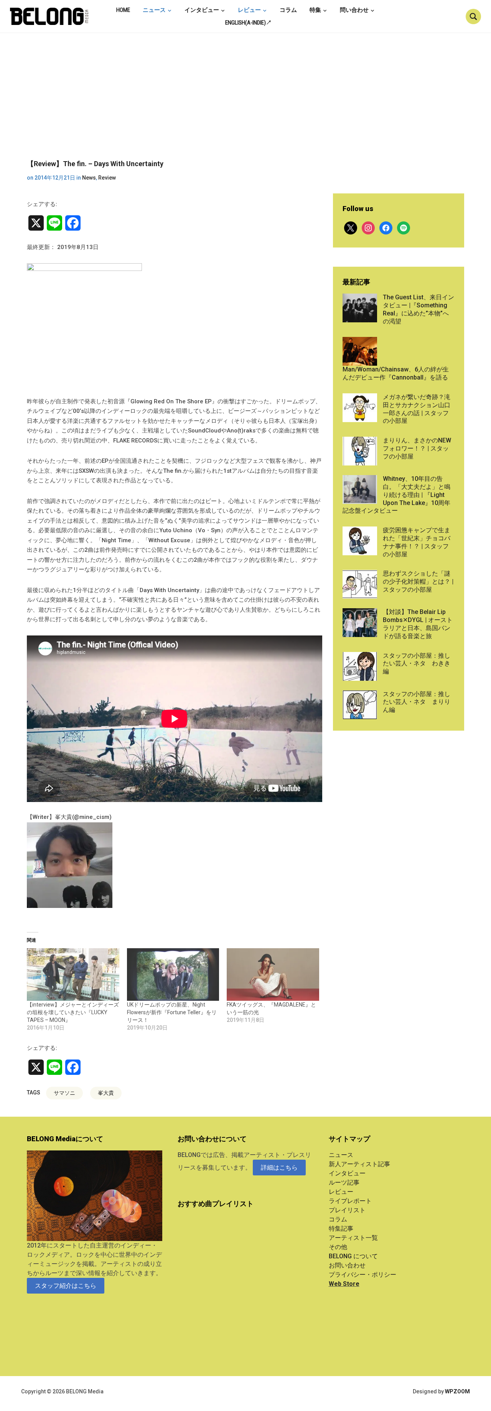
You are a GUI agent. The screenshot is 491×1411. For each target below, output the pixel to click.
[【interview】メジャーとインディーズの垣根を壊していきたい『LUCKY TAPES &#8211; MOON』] (73, 974)
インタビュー (202, 10)
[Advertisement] (245, 102)
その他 (338, 1247)
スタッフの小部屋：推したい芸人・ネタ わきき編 (416, 663)
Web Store (344, 1283)
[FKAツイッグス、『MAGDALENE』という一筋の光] (273, 974)
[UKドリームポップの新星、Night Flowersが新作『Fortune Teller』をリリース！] (173, 974)
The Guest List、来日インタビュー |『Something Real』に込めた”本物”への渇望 (418, 309)
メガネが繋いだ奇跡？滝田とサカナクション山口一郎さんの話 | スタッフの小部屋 (416, 408)
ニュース (154, 10)
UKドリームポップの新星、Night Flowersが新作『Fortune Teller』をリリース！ (172, 1012)
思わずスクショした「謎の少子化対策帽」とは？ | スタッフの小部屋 (418, 581)
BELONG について (353, 1256)
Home (123, 10)
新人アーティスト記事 (359, 1164)
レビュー (249, 10)
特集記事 (341, 1228)
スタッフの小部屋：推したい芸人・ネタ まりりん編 (416, 702)
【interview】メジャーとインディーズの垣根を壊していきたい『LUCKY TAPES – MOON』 (73, 1012)
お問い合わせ (347, 1265)
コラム (288, 10)
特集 (315, 10)
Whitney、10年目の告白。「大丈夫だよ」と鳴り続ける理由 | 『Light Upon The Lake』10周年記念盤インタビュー (396, 494)
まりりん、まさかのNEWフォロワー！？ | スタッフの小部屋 (417, 448)
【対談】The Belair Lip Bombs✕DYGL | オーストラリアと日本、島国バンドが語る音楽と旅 (418, 623)
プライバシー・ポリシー (362, 1274)
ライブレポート (350, 1201)
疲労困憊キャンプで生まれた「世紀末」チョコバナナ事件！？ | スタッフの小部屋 (416, 542)
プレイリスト (347, 1210)
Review (107, 178)
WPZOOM (457, 1391)
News (89, 178)
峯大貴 (106, 1093)
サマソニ (64, 1093)
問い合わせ (354, 10)
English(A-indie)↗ (248, 22)
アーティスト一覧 (353, 1237)
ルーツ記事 (344, 1182)
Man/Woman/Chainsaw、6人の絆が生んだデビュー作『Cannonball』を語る (396, 373)
